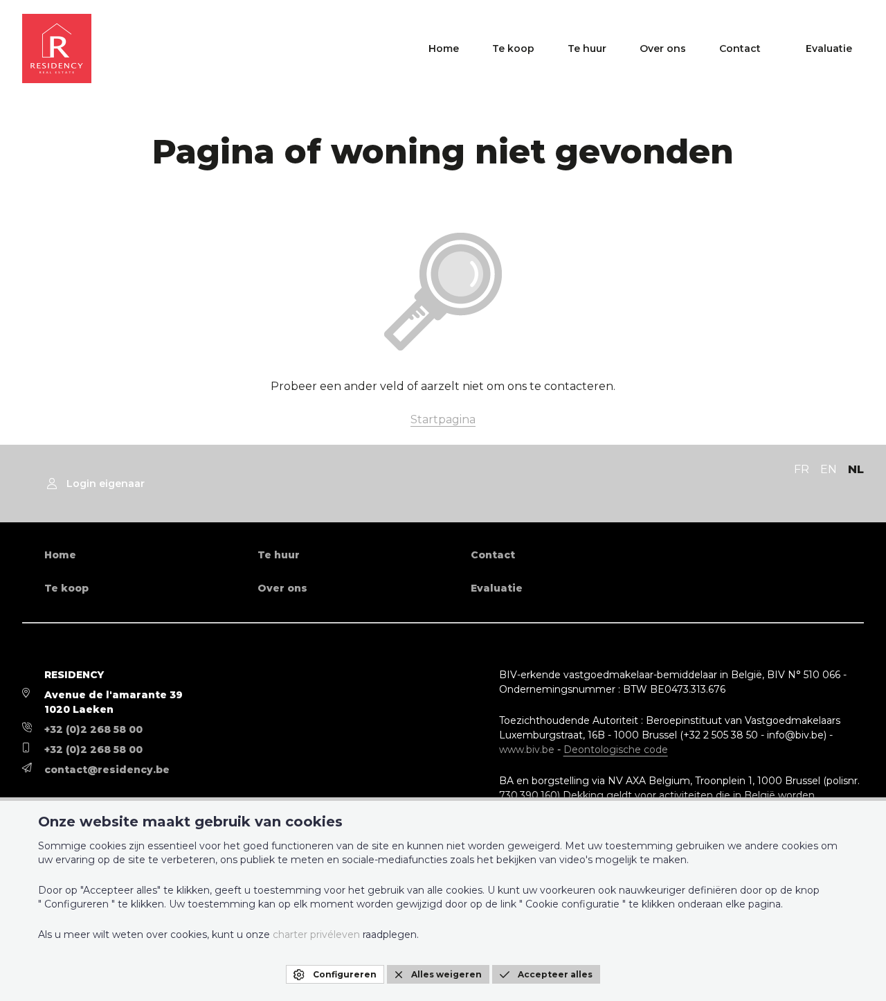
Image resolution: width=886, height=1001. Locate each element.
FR (801, 469)
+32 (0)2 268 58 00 (93, 729)
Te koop (513, 48)
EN (828, 469)
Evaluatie (829, 48)
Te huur (587, 48)
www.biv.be (526, 749)
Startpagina (443, 419)
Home (443, 48)
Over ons (663, 48)
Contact (740, 48)
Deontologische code (615, 749)
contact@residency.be (107, 769)
